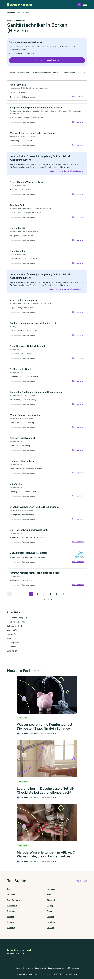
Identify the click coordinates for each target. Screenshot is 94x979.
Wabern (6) (12, 630)
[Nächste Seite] (84, 594)
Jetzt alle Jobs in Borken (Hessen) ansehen (67, 171)
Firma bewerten (78, 96)
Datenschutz (28, 968)
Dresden (50, 916)
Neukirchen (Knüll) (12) (17, 618)
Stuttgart (51, 900)
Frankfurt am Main (15, 900)
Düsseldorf (12, 905)
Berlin (9, 889)
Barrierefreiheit (40, 968)
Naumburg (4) (13, 647)
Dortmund (11, 911)
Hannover (11, 922)
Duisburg (11, 928)
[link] (47, 90)
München (11, 894)
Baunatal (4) (12, 651)
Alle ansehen (81, 881)
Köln (49, 894)
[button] (79, 5)
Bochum (50, 928)
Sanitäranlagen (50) (71, 72)
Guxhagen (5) (13, 642)
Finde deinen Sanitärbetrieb (47, 60)
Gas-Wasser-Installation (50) (45, 72)
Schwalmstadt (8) (14, 626)
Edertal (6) (12, 634)
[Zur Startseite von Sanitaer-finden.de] (19, 4)
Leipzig (50, 905)
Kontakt (19, 968)
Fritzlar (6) (11, 638)
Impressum (76, 968)
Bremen (10, 916)
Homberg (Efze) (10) (16, 622)
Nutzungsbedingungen (56, 968)
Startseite (11, 13)
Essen (49, 911)
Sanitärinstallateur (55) (19, 72)
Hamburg (51, 889)
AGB (68, 968)
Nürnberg (51, 922)
